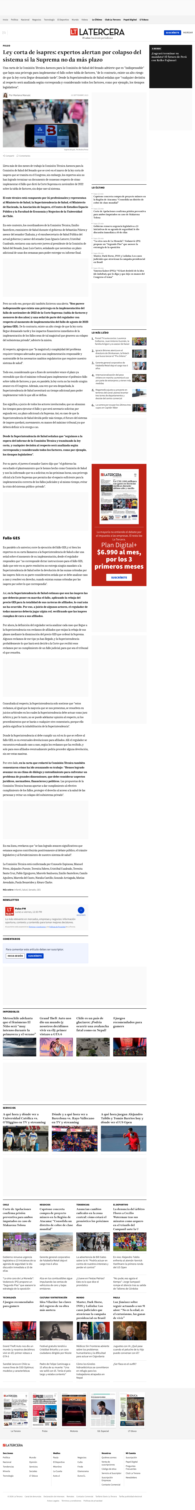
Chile (6, 1204)
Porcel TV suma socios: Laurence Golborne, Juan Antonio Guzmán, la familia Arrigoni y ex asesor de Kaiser (112, 341)
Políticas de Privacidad (57, 927)
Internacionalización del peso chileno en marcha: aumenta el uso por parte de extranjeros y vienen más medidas (113, 379)
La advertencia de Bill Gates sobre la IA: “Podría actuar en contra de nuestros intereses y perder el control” (92, 1262)
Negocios (36, 19)
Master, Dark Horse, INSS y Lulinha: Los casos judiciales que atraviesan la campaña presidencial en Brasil (119, 259)
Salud (25, 889)
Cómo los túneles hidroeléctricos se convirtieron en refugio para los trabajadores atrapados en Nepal (92, 1370)
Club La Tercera (113, 19)
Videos (85, 19)
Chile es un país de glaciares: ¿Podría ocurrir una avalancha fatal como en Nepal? (92, 1024)
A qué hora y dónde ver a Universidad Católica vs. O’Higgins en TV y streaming (24, 1118)
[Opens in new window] (74, 1426)
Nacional (25, 19)
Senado (32, 889)
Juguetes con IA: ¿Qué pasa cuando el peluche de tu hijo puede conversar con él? (128, 1349)
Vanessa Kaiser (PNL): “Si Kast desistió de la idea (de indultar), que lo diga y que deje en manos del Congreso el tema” (119, 274)
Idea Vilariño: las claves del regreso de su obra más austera (55, 1306)
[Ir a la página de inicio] (97, 32)
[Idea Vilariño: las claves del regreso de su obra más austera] (56, 1330)
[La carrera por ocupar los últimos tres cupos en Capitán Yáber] (139, 408)
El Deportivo (63, 19)
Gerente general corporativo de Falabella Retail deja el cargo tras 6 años (112, 365)
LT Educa (144, 19)
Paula (116, 1297)
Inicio (5, 19)
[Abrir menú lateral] (5, 32)
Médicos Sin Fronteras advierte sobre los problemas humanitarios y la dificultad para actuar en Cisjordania (92, 1351)
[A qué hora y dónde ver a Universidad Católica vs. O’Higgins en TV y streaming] (25, 1138)
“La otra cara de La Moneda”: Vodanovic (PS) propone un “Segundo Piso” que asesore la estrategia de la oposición (117, 244)
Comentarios (24, 155)
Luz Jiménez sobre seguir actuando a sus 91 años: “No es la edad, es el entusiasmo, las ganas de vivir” (129, 1310)
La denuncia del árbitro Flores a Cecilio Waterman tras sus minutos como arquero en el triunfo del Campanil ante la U (129, 1219)
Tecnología (49, 19)
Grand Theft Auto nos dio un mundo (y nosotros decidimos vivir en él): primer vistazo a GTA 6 (55, 1026)
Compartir (10, 155)
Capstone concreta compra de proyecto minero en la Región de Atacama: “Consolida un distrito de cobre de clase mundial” (120, 200)
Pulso (6, 45)
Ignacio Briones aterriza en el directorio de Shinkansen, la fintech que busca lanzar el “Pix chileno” (112, 353)
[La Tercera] (16, 1426)
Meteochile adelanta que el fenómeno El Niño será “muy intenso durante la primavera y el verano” (19, 1026)
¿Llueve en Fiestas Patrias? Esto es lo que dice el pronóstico (90, 1282)
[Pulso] (45, 1426)
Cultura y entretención (53, 1297)
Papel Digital (130, 19)
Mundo (75, 19)
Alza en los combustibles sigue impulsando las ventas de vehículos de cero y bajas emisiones (56, 1283)
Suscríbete (36, 955)
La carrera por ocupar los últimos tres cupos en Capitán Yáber (113, 406)
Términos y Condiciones (37, 927)
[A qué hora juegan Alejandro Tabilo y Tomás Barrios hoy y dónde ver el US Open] (123, 1138)
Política (14, 19)
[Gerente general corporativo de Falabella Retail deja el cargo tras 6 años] (139, 366)
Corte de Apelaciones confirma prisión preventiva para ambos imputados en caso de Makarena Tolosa (120, 214)
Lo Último (97, 19)
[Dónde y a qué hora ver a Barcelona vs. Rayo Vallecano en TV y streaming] (74, 1138)
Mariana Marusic (22, 95)
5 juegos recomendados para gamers (127, 1022)
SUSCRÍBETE (119, 577)
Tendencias (82, 1204)
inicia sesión (15, 955)
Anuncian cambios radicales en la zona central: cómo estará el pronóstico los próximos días (92, 1217)
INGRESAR (188, 32)
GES (39, 889)
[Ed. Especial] (103, 1426)
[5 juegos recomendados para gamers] (130, 1047)
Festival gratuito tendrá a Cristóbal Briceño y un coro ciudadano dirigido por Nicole (56, 1349)
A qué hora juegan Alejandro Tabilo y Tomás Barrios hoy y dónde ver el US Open (122, 1118)
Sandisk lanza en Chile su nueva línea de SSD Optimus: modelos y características (18, 1367)
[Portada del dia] (119, 522)
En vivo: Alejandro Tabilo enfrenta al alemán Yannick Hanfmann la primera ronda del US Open (128, 1262)
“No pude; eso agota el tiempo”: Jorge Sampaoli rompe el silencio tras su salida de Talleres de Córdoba (129, 1283)
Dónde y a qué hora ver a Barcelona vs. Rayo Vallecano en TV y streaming (73, 1118)
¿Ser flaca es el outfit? (124, 1364)
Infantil (17, 889)
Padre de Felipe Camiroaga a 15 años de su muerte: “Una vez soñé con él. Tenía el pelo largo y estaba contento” (55, 1369)
